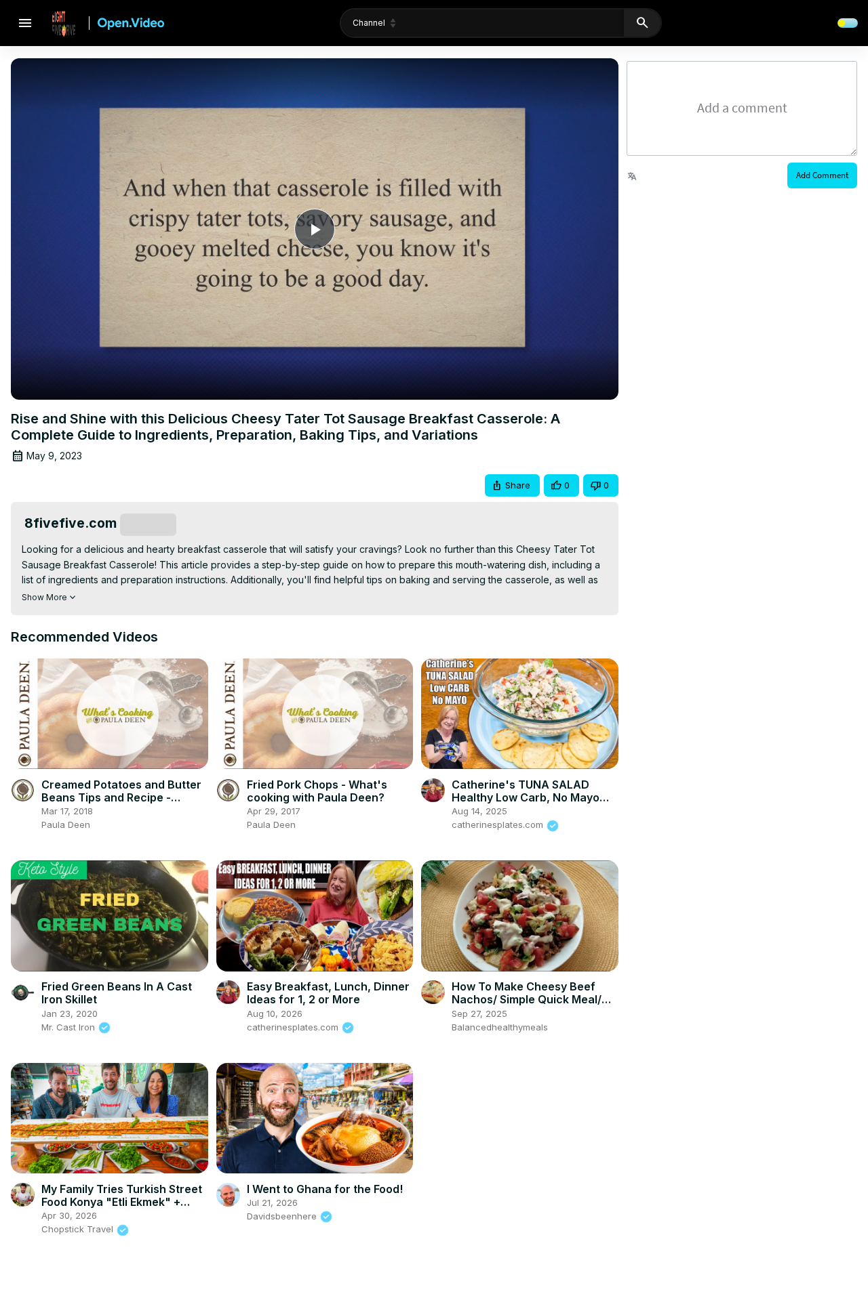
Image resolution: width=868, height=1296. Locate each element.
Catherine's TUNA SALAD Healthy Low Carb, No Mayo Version (525, 797)
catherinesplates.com (499, 824)
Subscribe (148, 524)
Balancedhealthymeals (500, 1027)
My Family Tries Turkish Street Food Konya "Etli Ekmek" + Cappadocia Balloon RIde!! (121, 1201)
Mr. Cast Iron (69, 1027)
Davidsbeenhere (283, 1216)
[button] (512, 485)
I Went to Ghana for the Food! (325, 1189)
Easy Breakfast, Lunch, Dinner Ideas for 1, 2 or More (328, 993)
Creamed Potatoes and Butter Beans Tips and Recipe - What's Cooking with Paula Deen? (121, 804)
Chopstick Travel (78, 1229)
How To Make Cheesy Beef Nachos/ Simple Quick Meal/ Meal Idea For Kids (526, 999)
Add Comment (822, 175)
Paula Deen (65, 824)
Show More (44, 597)
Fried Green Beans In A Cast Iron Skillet (116, 993)
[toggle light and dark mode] (847, 23)
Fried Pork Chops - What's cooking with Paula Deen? (317, 791)
